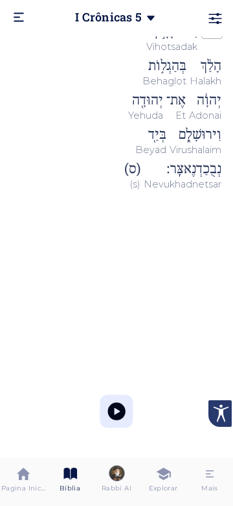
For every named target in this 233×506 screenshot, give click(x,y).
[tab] (23, 481)
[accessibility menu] (220, 413)
